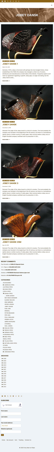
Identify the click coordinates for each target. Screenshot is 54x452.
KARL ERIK (12, 61)
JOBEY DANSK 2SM (11, 242)
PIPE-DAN (7, 315)
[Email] (2, 1)
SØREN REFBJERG (10, 321)
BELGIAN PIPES (7, 289)
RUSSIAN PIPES (7, 349)
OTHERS (5, 345)
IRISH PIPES (7, 336)
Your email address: (7, 422)
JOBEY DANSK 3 (10, 183)
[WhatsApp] (19, 1)
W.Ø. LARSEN (8, 326)
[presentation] (27, 41)
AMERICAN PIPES (9, 285)
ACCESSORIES (7, 282)
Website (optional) (6, 428)
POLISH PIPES (7, 347)
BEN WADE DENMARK (11, 298)
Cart (16, 440)
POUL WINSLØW (9, 317)
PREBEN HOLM (9, 319)
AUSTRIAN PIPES (8, 287)
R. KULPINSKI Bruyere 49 (14, 275)
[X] (8, 1)
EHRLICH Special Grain (17, 264)
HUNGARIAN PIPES (8, 334)
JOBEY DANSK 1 (10, 64)
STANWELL (8, 324)
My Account (10, 440)
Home (3, 440)
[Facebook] (5, 1)
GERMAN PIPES (8, 332)
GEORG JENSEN (9, 304)
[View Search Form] (52, 1)
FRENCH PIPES (8, 330)
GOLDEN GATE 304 (14, 267)
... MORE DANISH (9, 295)
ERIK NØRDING (9, 302)
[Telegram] (13, 1)
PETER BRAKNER (9, 313)
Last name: (4, 416)
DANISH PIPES (8, 293)
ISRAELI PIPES (7, 339)
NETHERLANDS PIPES (10, 343)
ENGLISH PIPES (8, 328)
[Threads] (16, 1)
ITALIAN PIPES (8, 341)
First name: (4, 410)
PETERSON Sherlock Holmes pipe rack (18, 272)
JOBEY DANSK (6, 61)
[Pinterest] (13, 396)
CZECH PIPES (7, 291)
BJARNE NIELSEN (10, 300)
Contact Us (28, 440)
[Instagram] (10, 1)
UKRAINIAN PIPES (9, 352)
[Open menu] (51, 5)
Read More (6, 80)
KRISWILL (7, 311)
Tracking (21, 440)
